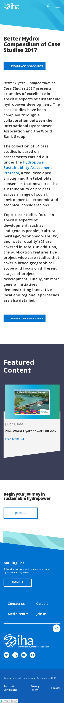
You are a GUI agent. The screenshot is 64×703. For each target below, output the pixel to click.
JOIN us (20, 513)
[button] (58, 6)
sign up (17, 582)
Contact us (16, 603)
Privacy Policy (35, 687)
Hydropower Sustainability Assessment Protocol (28, 167)
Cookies (55, 688)
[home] (11, 6)
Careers (42, 603)
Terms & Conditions (10, 687)
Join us (41, 614)
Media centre (18, 614)
